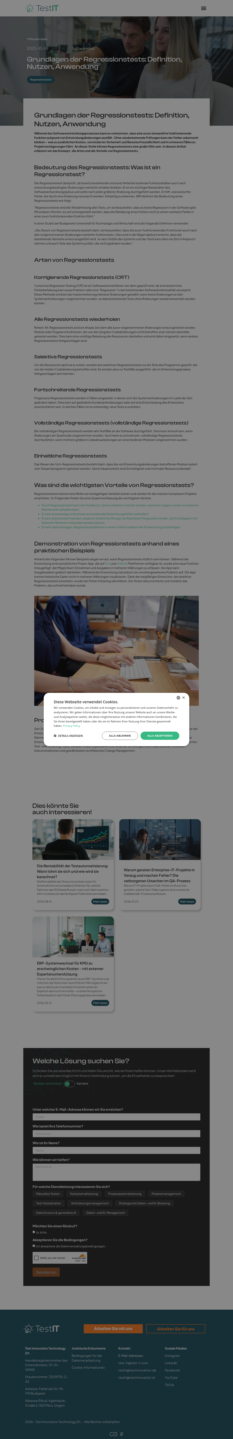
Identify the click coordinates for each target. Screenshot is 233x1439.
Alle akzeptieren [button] (159, 735)
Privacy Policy (71, 726)
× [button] (183, 697)
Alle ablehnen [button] (120, 735)
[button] (68, 736)
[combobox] (178, 698)
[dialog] (116, 719)
